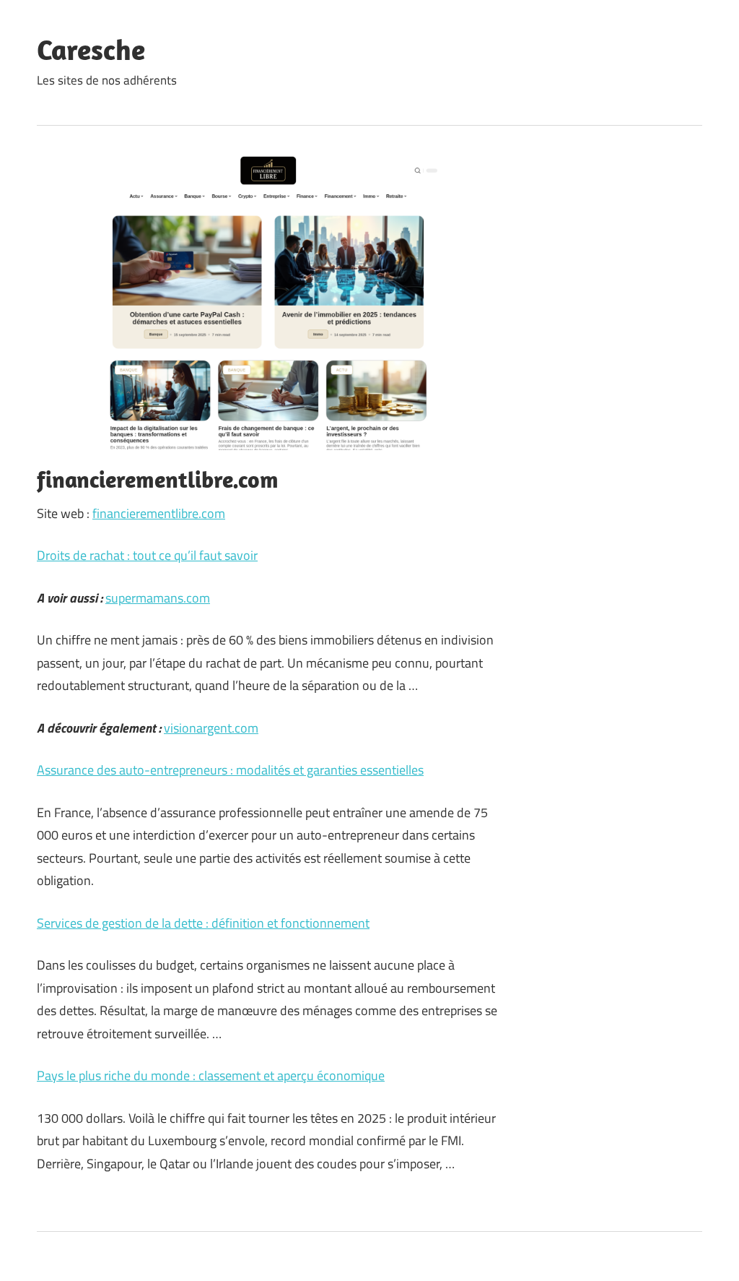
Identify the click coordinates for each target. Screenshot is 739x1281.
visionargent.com (211, 728)
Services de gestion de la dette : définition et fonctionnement (203, 923)
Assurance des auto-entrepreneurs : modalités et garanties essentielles (230, 770)
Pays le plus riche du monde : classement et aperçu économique (211, 1075)
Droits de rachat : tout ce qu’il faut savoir (147, 555)
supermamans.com (157, 598)
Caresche (91, 49)
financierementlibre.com (158, 513)
